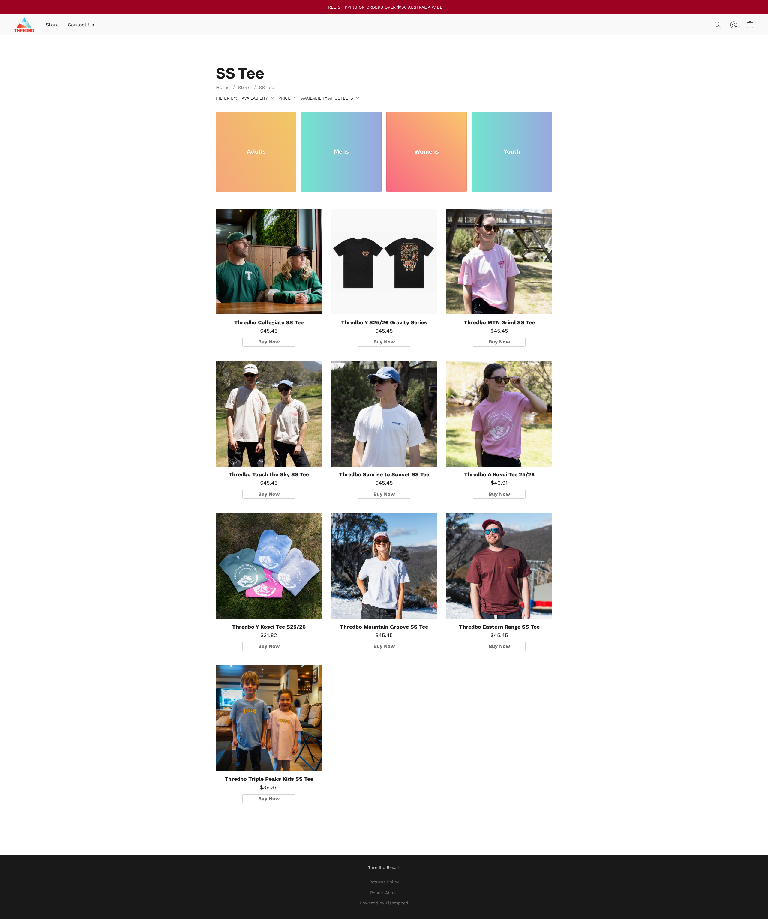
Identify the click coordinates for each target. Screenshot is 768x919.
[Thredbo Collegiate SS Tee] (269, 261)
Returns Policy (384, 881)
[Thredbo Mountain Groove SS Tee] (384, 566)
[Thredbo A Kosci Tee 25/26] (499, 414)
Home (223, 87)
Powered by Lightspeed (384, 902)
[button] (24, 24)
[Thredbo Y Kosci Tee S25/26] (269, 566)
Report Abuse (384, 892)
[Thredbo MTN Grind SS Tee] (499, 261)
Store (52, 25)
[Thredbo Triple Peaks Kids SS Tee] (269, 718)
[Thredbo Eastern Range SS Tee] (499, 566)
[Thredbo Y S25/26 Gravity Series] (384, 261)
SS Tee (266, 87)
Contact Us (81, 25)
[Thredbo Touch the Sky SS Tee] (269, 414)
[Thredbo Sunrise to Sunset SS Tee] (384, 414)
